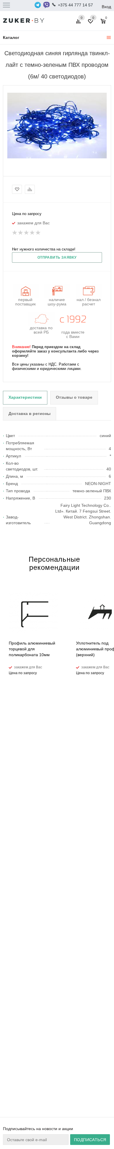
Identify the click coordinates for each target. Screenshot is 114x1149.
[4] (32, 233)
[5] (38, 233)
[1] (15, 233)
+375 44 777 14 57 (75, 5)
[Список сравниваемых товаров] (79, 23)
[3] (27, 233)
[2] (21, 233)
